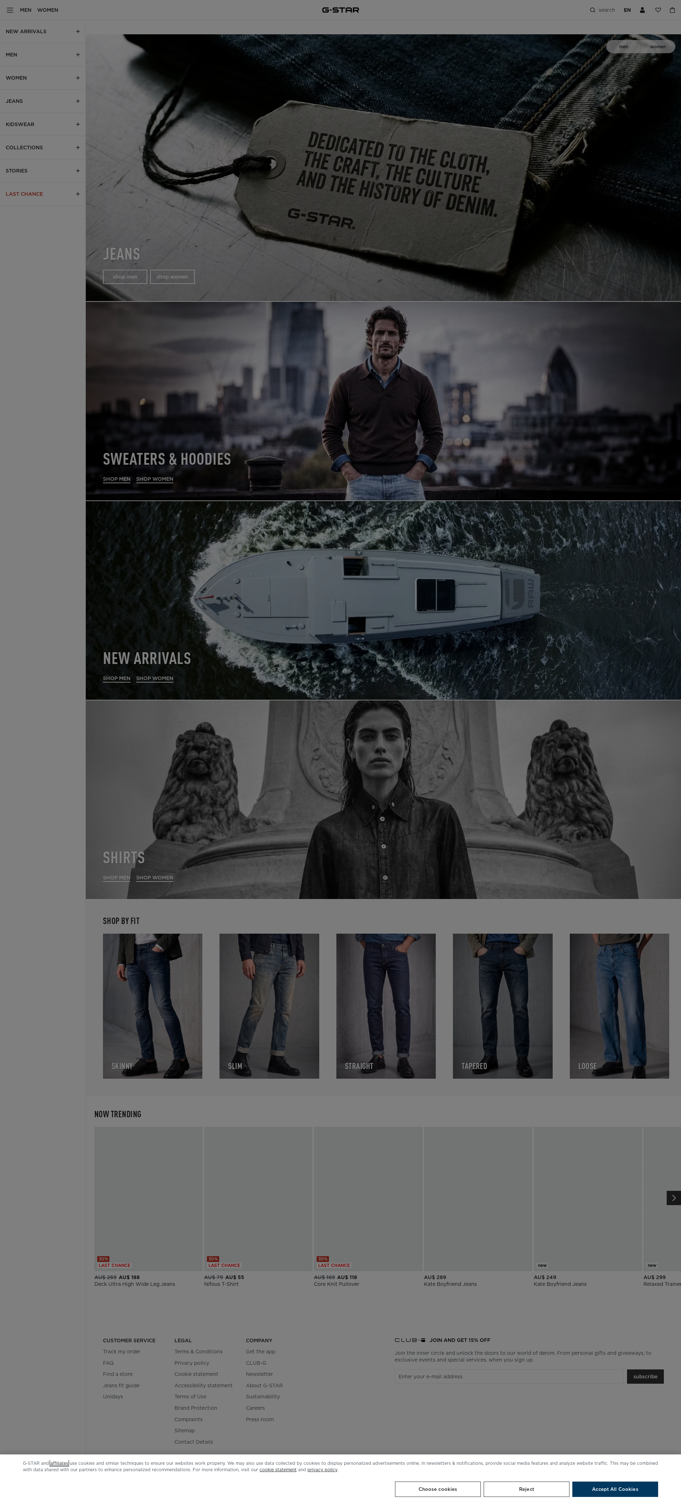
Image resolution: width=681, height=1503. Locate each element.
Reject (526, 1489)
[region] (340, 1478)
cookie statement (278, 1469)
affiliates (59, 1463)
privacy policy (322, 1469)
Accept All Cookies (615, 1489)
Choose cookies (438, 1489)
